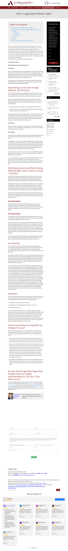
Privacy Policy (43, 483)
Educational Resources (47, 7)
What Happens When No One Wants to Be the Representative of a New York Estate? (53, 103)
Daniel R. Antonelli (17, 394)
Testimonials (30, 7)
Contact (58, 7)
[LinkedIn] (15, 475)
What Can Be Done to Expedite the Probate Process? (23, 40)
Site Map (10, 488)
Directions (48, 135)
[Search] (58, 490)
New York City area (39, 386)
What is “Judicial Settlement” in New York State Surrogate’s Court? (53, 113)
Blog (50, 68)
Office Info (36, 473)
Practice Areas (14, 7)
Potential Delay (16, 33)
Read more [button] (22, 513)
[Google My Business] (28, 475)
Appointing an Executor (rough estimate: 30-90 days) (23, 27)
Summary (14, 38)
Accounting (14, 37)
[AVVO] (20, 475)
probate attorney (30, 383)
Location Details (49, 133)
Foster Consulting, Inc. (35, 484)
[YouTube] (17, 475)
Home (8, 7)
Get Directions (43, 473)
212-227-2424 (56, 3)
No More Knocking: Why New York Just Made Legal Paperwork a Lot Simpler (54, 90)
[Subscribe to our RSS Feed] (53, 71)
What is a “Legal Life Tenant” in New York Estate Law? (54, 108)
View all (56, 93)
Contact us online (11, 385)
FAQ (49, 97)
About (22, 7)
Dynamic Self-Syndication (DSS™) (36, 486)
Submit (53, 62)
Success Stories (37, 7)
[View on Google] (21, 506)
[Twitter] (14, 475)
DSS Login (14, 488)
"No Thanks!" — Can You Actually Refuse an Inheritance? (53, 84)
